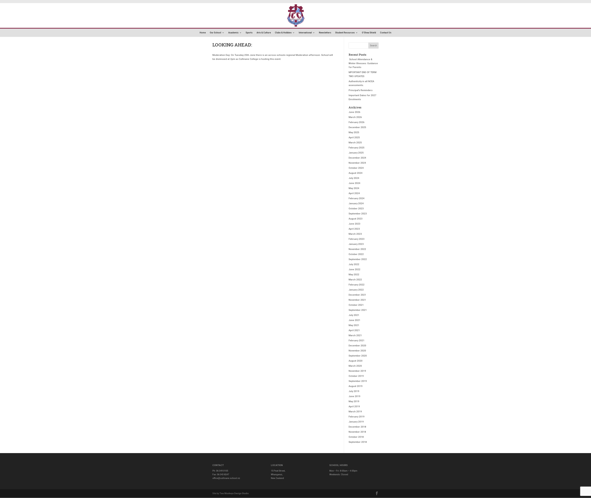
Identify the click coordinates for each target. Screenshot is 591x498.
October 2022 (356, 254)
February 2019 (356, 416)
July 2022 (354, 264)
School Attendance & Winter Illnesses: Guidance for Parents (363, 63)
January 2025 (356, 152)
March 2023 (355, 234)
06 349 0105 (222, 471)
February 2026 (356, 122)
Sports (249, 33)
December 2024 (357, 157)
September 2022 (358, 259)
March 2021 (355, 335)
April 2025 (354, 137)
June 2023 (354, 223)
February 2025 (356, 147)
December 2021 (357, 294)
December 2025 (357, 127)
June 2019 (354, 396)
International (305, 33)
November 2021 (357, 300)
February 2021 (356, 340)
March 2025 (355, 142)
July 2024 (354, 178)
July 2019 (354, 391)
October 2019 (356, 376)
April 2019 (354, 406)
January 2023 (356, 244)
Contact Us (385, 33)
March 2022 (355, 279)
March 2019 (355, 411)
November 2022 (357, 249)
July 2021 (354, 315)
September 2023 (358, 213)
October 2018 (356, 437)
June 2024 (354, 183)
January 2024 (356, 203)
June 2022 (354, 269)
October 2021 (356, 305)
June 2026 (354, 112)
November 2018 (357, 431)
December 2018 (357, 426)
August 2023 (355, 218)
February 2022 (356, 284)
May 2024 (354, 188)
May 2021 (354, 325)
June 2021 (354, 320)
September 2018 (358, 442)
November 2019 (357, 371)
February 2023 (356, 239)
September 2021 (358, 310)
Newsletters (325, 33)
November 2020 (357, 350)
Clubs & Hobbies (283, 33)
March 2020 (355, 366)
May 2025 (354, 132)
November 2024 (357, 162)
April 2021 (354, 330)
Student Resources (345, 33)
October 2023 (356, 208)
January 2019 (356, 421)
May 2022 (354, 274)
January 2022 (356, 289)
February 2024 (356, 198)
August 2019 (355, 386)
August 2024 (355, 173)
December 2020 (357, 345)
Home (203, 33)
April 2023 (354, 228)
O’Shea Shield (369, 33)
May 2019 (354, 401)
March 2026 (355, 117)
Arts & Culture (264, 33)
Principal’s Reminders (360, 90)
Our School (215, 33)
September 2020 (358, 355)
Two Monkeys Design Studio (234, 493)
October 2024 (356, 168)
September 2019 (358, 381)
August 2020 (355, 360)
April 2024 (354, 193)
